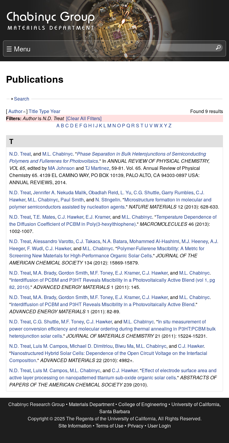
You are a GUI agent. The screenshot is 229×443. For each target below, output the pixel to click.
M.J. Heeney (195, 241)
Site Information (75, 425)
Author (15, 111)
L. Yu (125, 192)
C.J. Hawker (70, 216)
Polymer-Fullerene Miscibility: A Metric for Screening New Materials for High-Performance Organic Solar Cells (106, 252)
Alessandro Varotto (53, 241)
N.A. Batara (115, 241)
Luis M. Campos (50, 345)
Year (55, 111)
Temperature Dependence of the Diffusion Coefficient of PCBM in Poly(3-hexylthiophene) (112, 220)
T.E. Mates (44, 216)
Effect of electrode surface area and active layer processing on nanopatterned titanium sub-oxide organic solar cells (112, 374)
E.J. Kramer (98, 216)
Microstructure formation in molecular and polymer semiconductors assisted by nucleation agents (110, 203)
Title (33, 111)
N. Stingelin (107, 199)
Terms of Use (109, 425)
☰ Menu (18, 48)
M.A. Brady (44, 272)
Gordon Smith (73, 272)
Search (21, 98)
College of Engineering (142, 404)
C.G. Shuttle (146, 192)
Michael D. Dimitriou (91, 345)
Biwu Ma (124, 345)
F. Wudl (35, 248)
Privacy (135, 425)
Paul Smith (72, 199)
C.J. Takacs (88, 241)
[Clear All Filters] (83, 118)
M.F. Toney (101, 272)
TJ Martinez (97, 168)
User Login (159, 425)
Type (44, 111)
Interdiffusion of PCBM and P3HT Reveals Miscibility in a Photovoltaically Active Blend (102, 304)
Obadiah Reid (103, 192)
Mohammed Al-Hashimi (154, 241)
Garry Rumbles (178, 192)
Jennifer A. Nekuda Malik (59, 192)
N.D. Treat (20, 153)
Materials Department (91, 404)
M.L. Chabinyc (57, 153)
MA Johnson (61, 168)
